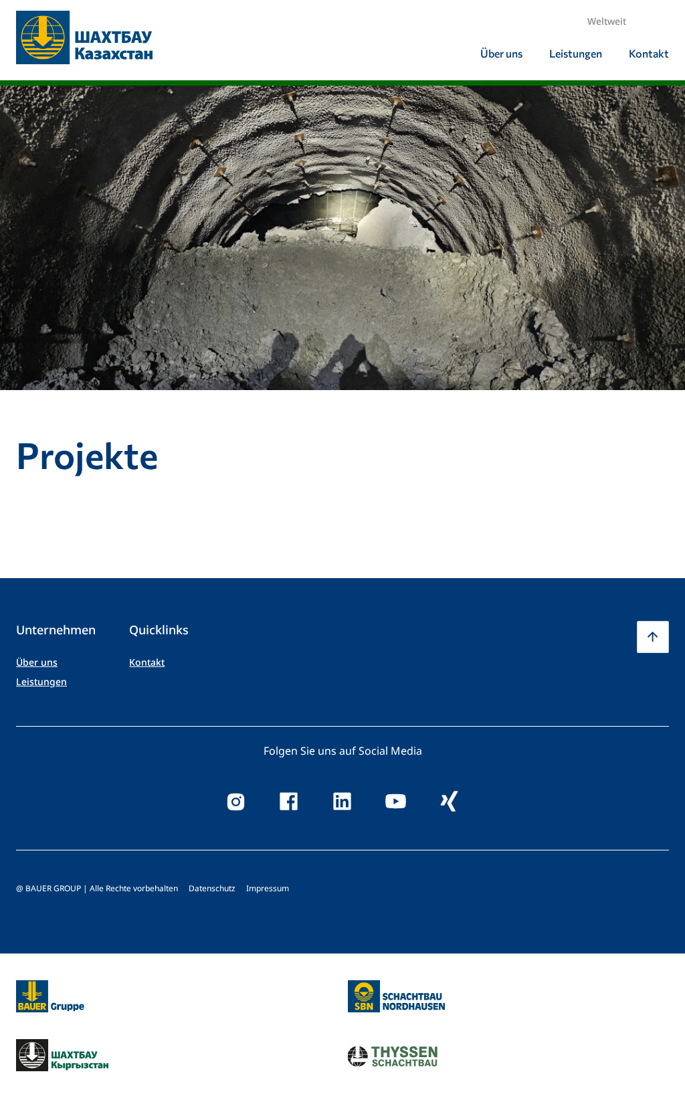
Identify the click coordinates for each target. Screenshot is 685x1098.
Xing (449, 801)
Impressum (267, 888)
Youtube (396, 801)
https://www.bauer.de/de (50, 988)
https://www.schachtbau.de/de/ (396, 988)
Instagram (235, 801)
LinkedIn (342, 801)
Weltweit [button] (606, 21)
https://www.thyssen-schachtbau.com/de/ (393, 1055)
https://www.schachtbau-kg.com (62, 1055)
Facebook (289, 801)
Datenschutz (212, 888)
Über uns (37, 662)
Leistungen (41, 681)
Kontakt (147, 662)
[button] (653, 637)
